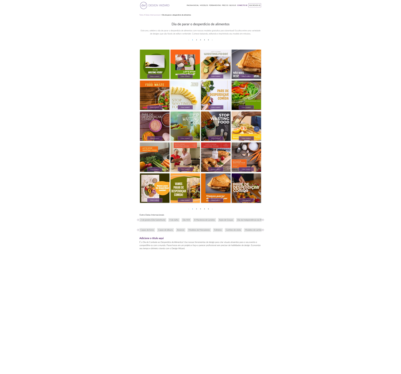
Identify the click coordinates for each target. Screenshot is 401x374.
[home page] (154, 5)
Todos (141, 15)
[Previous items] (138, 220)
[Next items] (263, 220)
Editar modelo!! (154, 76)
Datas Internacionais (152, 15)
